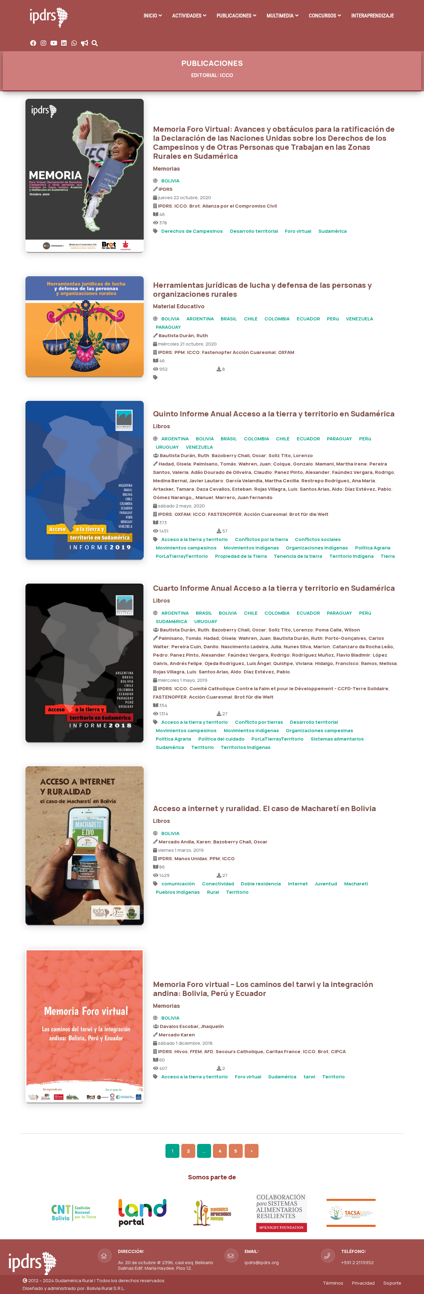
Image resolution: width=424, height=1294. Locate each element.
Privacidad (363, 1283)
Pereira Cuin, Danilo (195, 646)
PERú (333, 318)
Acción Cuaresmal (265, 514)
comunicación (178, 883)
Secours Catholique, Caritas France (258, 1051)
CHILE (251, 318)
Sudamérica (332, 231)
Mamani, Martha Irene (341, 464)
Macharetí (356, 883)
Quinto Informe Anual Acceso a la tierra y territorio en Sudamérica (274, 413)
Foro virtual (298, 231)
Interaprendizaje (372, 15)
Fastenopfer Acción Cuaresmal (239, 352)
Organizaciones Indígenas (317, 547)
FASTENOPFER (224, 514)
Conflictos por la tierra (261, 539)
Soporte (392, 1283)
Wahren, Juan (254, 464)
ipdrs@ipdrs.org (262, 1262)
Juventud (326, 883)
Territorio (202, 747)
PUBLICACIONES (234, 15)
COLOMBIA (277, 318)
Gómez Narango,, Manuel (183, 497)
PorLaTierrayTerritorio (182, 556)
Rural (213, 892)
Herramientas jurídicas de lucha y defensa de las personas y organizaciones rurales (262, 289)
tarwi (309, 1076)
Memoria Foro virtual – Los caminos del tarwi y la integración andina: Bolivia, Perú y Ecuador (263, 988)
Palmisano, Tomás (214, 464)
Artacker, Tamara (173, 489)
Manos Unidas (190, 858)
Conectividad (218, 883)
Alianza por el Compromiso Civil (239, 206)
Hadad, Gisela (175, 464)
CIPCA (338, 1051)
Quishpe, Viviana (293, 663)
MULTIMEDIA (280, 15)
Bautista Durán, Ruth (183, 335)
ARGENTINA (200, 318)
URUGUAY (167, 447)
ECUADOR (308, 318)
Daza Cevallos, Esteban (224, 489)
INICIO (150, 15)
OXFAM (286, 352)
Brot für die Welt (308, 514)
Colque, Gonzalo (293, 464)
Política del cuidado (221, 739)
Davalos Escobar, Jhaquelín (192, 1026)
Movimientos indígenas (251, 547)
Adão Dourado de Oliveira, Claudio (231, 472)
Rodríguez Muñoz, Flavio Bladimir (331, 655)
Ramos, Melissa (379, 663)
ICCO (180, 206)
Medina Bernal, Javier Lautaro (188, 480)
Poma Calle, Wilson (337, 629)
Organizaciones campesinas (319, 730)
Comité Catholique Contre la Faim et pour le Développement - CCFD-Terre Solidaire (288, 688)
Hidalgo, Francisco (337, 663)
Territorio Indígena (351, 556)
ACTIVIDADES (186, 15)
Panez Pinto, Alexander (302, 472)
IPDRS (166, 189)
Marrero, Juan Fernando (244, 497)
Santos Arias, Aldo (321, 489)
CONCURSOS (322, 15)
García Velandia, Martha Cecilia (262, 480)
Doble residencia (261, 883)
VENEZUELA (359, 318)
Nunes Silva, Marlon (307, 646)
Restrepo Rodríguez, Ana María (338, 480)
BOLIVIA (170, 180)
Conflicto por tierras (259, 722)
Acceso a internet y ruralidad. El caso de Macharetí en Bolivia (264, 808)
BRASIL (229, 318)
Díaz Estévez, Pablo (368, 489)
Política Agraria (372, 547)
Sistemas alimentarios (337, 739)
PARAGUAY (168, 327)
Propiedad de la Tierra (241, 556)
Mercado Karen (177, 1034)
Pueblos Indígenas (178, 892)
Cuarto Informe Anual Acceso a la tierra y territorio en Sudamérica (274, 588)
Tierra (388, 556)
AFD (208, 1051)
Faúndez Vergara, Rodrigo (363, 472)
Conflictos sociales (318, 539)
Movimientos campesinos (186, 547)
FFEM (196, 1051)
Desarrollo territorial (254, 231)
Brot (194, 206)
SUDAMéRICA (171, 621)
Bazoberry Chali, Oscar (239, 455)
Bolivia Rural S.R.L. (106, 1288)
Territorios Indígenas (246, 747)
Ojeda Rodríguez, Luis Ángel (238, 663)
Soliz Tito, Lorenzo (290, 455)
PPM (179, 352)
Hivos (180, 1051)
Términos (333, 1283)
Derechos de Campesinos (192, 231)
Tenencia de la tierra (298, 556)
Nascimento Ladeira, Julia (251, 646)
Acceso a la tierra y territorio (194, 539)
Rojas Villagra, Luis (275, 489)
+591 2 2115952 (357, 1262)
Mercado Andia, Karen (185, 841)
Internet (298, 883)
